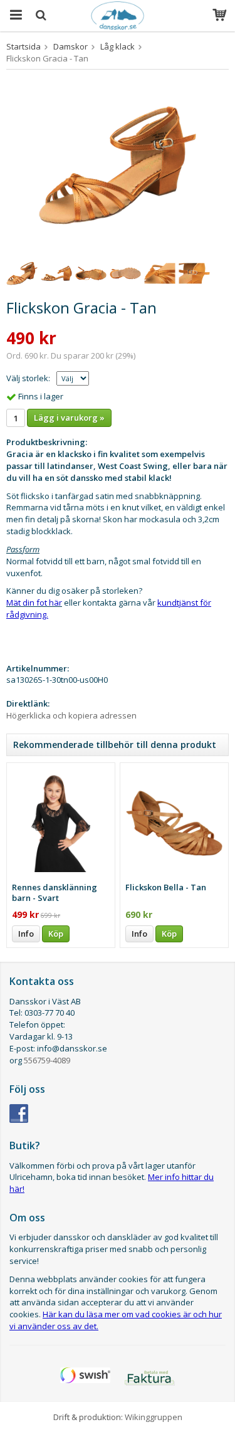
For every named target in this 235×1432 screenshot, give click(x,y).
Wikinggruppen (153, 1417)
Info (26, 933)
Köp (55, 933)
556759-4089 (47, 1060)
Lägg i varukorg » (69, 417)
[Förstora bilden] (117, 164)
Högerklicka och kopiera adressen (71, 715)
